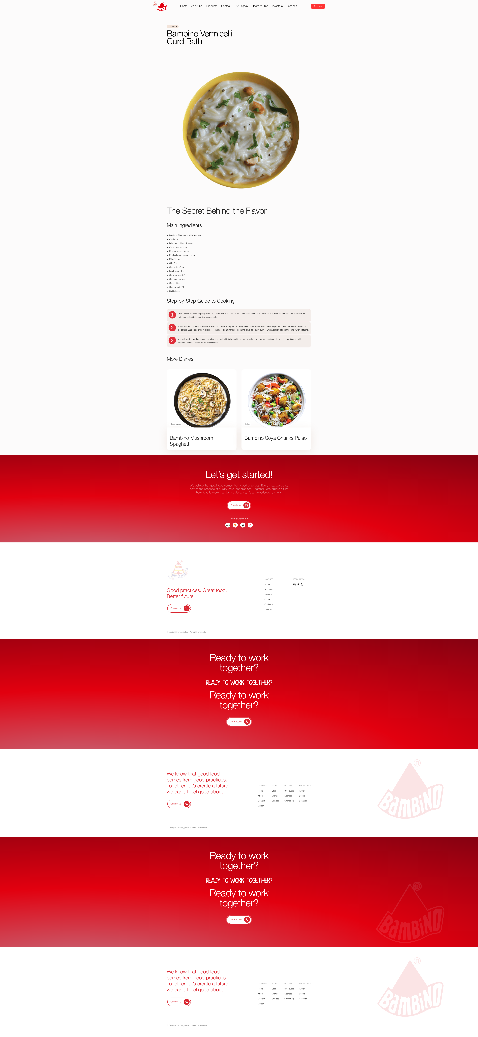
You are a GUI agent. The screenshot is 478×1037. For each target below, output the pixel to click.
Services (275, 801)
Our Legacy (241, 6)
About (260, 796)
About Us (196, 6)
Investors (277, 6)
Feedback (292, 6)
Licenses (288, 796)
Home (183, 6)
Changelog (289, 801)
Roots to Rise (260, 6)
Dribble (302, 796)
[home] (160, 6)
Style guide (289, 791)
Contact (226, 6)
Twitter (302, 791)
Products (211, 6)
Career (261, 806)
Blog (274, 791)
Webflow (203, 632)
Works (275, 796)
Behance (303, 801)
